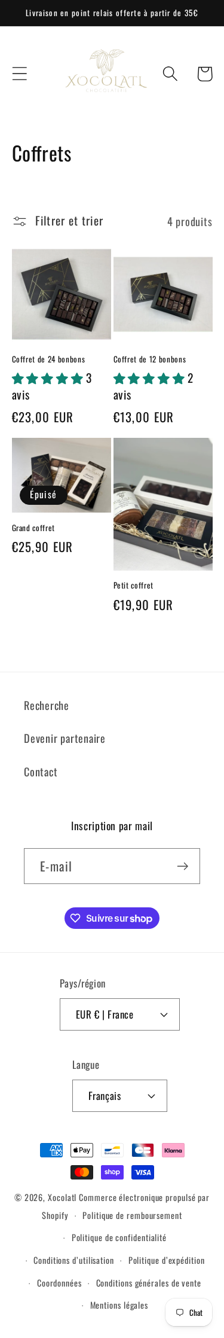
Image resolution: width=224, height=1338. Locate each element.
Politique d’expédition (166, 1260)
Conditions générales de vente (148, 1282)
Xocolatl (62, 1197)
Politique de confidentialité (119, 1237)
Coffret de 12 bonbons (149, 359)
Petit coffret (133, 585)
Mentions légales (119, 1305)
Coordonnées (59, 1282)
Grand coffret (34, 528)
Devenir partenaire (65, 738)
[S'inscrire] (182, 866)
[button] (19, 74)
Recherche (46, 705)
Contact (40, 771)
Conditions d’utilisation (73, 1260)
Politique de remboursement (132, 1215)
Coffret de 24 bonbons (48, 359)
